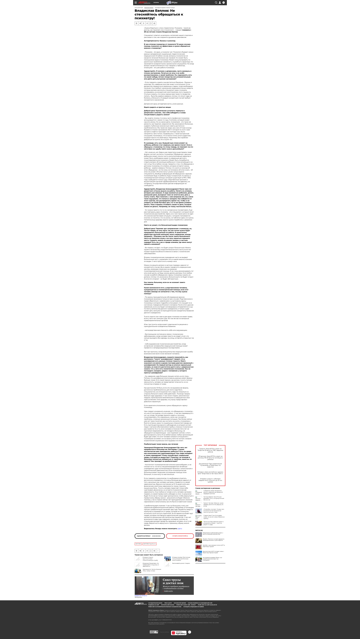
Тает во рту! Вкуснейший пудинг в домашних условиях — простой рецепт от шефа (213, 523)
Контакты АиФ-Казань (167, 604)
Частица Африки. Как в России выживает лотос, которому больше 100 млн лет (213, 498)
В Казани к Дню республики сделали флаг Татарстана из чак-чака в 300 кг (210, 472)
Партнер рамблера (164, 632)
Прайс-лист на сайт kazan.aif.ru (207, 604)
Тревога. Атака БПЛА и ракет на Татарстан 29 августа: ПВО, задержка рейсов (210, 450)
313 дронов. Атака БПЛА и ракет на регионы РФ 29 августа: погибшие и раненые (210, 458)
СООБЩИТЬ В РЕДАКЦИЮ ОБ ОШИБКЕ (193, 606)
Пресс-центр (168, 603)
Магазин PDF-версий (180, 603)
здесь (180, 528)
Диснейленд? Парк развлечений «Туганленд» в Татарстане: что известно (210, 465)
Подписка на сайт (153, 604)
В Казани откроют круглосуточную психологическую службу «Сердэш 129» (146, 560)
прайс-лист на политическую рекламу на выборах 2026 (164, 606)
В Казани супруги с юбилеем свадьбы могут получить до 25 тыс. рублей (210, 480)
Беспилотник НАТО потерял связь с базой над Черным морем (213, 552)
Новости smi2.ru (141, 595)
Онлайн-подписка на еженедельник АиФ (200, 603)
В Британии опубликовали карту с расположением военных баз (213, 533)
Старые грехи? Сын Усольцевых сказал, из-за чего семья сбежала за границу (213, 517)
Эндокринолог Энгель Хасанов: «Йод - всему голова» (152, 570)
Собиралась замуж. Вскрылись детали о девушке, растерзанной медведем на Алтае (213, 492)
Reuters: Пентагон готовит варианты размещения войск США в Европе (213, 539)
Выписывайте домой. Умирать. (181, 563)
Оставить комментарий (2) (180, 536)
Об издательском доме (155, 603)
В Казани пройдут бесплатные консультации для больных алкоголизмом (181, 559)
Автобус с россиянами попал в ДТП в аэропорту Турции (214, 546)
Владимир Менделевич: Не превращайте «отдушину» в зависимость (151, 565)
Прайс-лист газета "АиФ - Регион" (186, 604)
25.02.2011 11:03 (139, 7)
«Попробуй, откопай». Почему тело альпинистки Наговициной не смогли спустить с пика (213, 511)
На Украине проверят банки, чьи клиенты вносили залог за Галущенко (212, 559)
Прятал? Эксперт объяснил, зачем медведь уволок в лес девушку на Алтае (213, 504)
